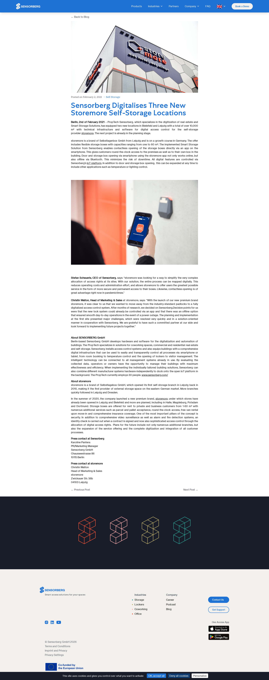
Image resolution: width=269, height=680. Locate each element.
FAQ (207, 6)
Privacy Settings (54, 654)
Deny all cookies (178, 675)
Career (170, 599)
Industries (153, 6)
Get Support (218, 609)
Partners (174, 6)
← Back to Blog (80, 16)
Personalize (200, 675)
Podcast (171, 604)
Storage (139, 599)
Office (138, 613)
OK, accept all (156, 675)
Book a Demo (242, 6)
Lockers (139, 604)
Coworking (140, 609)
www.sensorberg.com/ (155, 374)
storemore (87, 133)
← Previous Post (80, 489)
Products (136, 6)
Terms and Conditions (57, 646)
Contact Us (218, 599)
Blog (169, 609)
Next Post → (190, 489)
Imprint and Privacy (56, 650)
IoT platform (94, 163)
